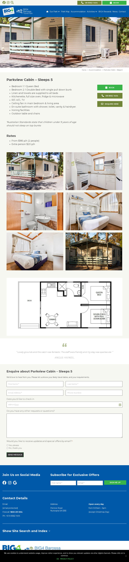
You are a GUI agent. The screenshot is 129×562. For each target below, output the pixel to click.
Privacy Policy (67, 559)
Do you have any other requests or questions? (31, 411)
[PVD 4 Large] (35, 251)
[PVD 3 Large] (94, 211)
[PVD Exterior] (35, 171)
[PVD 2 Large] (35, 211)
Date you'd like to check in (20, 399)
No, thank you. (15, 448)
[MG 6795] (94, 251)
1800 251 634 (16, 512)
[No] (126, 556)
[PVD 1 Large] (94, 171)
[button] (59, 12)
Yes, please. (14, 445)
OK (58, 559)
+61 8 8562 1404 (13, 516)
